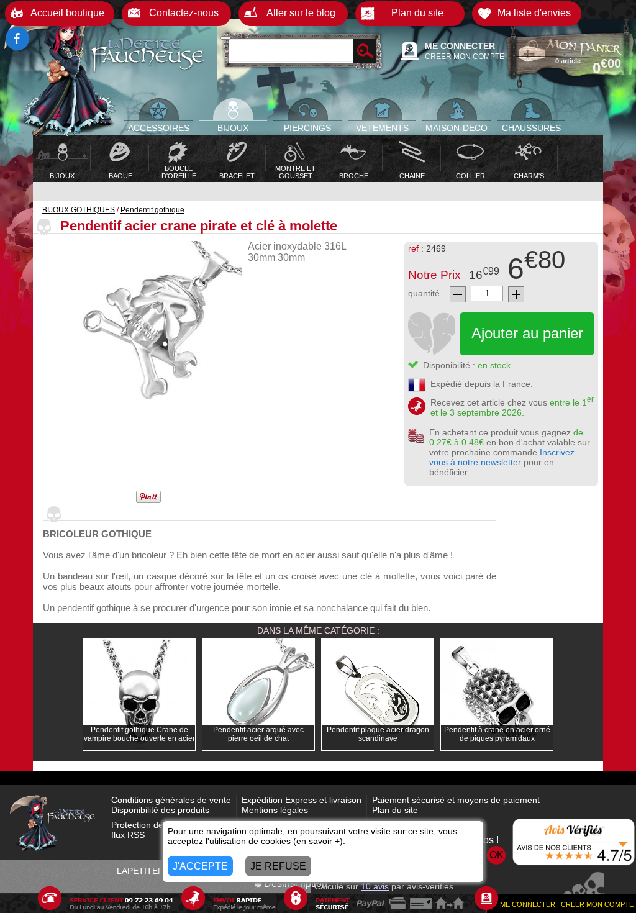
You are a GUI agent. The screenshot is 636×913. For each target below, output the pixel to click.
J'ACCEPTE (200, 866)
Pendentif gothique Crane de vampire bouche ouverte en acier (139, 734)
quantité (424, 293)
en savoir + (318, 841)
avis (375, 886)
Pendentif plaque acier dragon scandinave (378, 734)
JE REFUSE (278, 866)
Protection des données (157, 825)
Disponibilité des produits (160, 810)
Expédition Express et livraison (301, 800)
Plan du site (395, 810)
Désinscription (295, 883)
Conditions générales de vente (171, 800)
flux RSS (128, 835)
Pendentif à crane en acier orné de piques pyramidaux (497, 734)
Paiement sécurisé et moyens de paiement (456, 800)
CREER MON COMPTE (464, 56)
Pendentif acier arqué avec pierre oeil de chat (258, 734)
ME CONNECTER (460, 46)
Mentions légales (275, 810)
